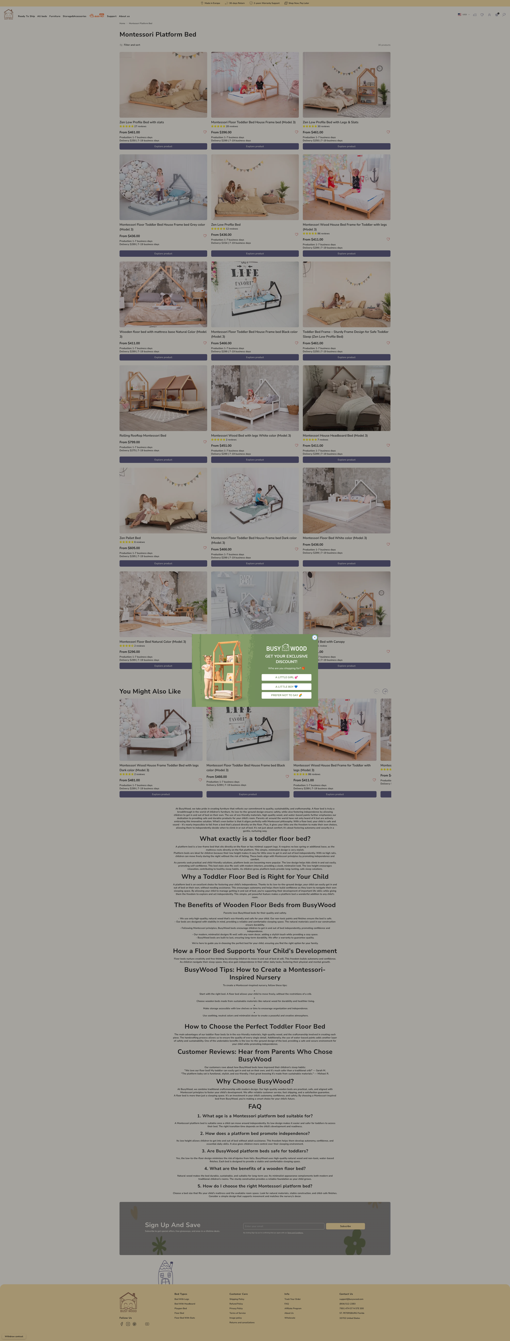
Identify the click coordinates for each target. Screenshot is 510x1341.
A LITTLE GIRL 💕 (286, 677)
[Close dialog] (314, 637)
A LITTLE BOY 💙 (286, 686)
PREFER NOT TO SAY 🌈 (286, 695)
